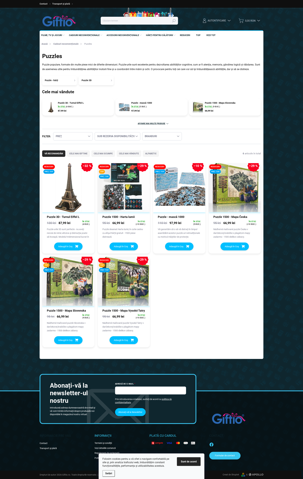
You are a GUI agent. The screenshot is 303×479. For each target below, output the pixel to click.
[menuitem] (53, 35)
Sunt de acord (189, 461)
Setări (108, 473)
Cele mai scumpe (103, 153)
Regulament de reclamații (107, 453)
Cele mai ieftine (78, 153)
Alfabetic (151, 153)
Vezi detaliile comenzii (105, 448)
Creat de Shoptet (231, 474)
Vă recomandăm (54, 153)
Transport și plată (61, 4)
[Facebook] (211, 444)
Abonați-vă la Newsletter (130, 412)
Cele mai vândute (129, 153)
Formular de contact (225, 455)
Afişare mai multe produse (151, 123)
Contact (44, 4)
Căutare (174, 20)
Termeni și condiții (103, 443)
